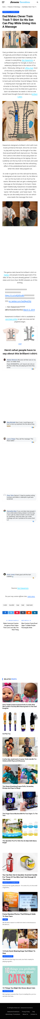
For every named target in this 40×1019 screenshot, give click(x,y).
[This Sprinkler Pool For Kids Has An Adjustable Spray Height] (20, 829)
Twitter (6, 275)
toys (18, 605)
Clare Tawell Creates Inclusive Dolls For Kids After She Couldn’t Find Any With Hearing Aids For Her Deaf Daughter (19, 706)
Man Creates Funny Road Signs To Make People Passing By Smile (29, 625)
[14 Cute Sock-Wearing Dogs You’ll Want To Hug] (20, 938)
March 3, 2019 (29, 310)
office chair (29, 68)
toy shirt (11, 605)
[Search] (37, 2)
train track (30, 605)
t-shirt (5, 605)
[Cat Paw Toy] (20, 721)
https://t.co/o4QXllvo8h (14, 295)
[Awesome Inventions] (20, 2)
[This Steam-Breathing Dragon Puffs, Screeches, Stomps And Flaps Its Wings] (20, 774)
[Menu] (3, 2)
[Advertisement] (20, 249)
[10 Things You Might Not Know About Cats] (20, 975)
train (23, 605)
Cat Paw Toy (6, 734)
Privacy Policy (26, 1011)
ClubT (20, 344)
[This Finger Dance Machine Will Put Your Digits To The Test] (20, 801)
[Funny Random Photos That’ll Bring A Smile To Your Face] (20, 901)
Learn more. (31, 596)
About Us (25, 1014)
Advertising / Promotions (13, 1014)
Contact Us (34, 1014)
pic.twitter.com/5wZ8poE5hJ (20, 301)
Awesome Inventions (13, 1011)
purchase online (11, 319)
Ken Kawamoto (27, 60)
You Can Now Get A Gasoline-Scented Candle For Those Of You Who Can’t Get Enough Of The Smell (20, 877)
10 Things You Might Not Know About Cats (19, 988)
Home (4, 7)
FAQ (33, 1011)
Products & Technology (14, 7)
